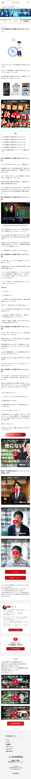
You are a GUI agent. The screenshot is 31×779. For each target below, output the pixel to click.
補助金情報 (26, 18)
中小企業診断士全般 (15, 18)
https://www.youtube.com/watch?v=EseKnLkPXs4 (15, 225)
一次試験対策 (15, 21)
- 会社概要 (8, 744)
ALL (5, 18)
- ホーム (7, 739)
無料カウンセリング (15, 577)
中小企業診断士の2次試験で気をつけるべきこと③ (13, 142)
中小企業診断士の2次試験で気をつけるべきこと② (13, 139)
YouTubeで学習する (15, 434)
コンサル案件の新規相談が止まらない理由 (12, 590)
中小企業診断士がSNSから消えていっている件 (13, 588)
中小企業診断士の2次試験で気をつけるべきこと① (13, 136)
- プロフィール (9, 746)
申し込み (15, 571)
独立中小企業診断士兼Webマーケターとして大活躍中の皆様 (15, 150)
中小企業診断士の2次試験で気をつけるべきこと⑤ (13, 147)
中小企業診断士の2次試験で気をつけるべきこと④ (13, 144)
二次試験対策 (25, 21)
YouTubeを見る (15, 648)
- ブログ (7, 742)
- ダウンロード (9, 749)
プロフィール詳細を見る (15, 630)
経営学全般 (5, 21)
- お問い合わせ (9, 751)
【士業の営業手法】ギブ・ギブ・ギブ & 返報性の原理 (15, 592)
